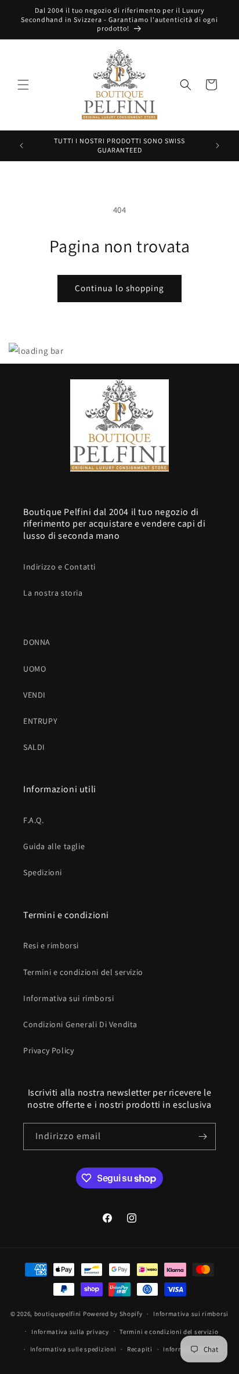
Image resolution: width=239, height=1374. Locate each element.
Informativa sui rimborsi (68, 998)
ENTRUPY (40, 721)
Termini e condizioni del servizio (83, 972)
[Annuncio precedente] (21, 145)
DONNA (36, 642)
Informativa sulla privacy (70, 1332)
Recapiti (140, 1349)
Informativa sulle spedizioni (73, 1349)
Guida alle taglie (54, 846)
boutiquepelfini (58, 1314)
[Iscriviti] (202, 1136)
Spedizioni (42, 872)
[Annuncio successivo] (217, 145)
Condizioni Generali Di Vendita (80, 1024)
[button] (23, 84)
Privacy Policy (48, 1050)
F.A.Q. (33, 820)
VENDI (34, 695)
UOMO (34, 669)
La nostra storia (53, 593)
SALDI (34, 747)
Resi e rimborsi (51, 945)
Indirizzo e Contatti (59, 566)
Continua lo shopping (119, 287)
